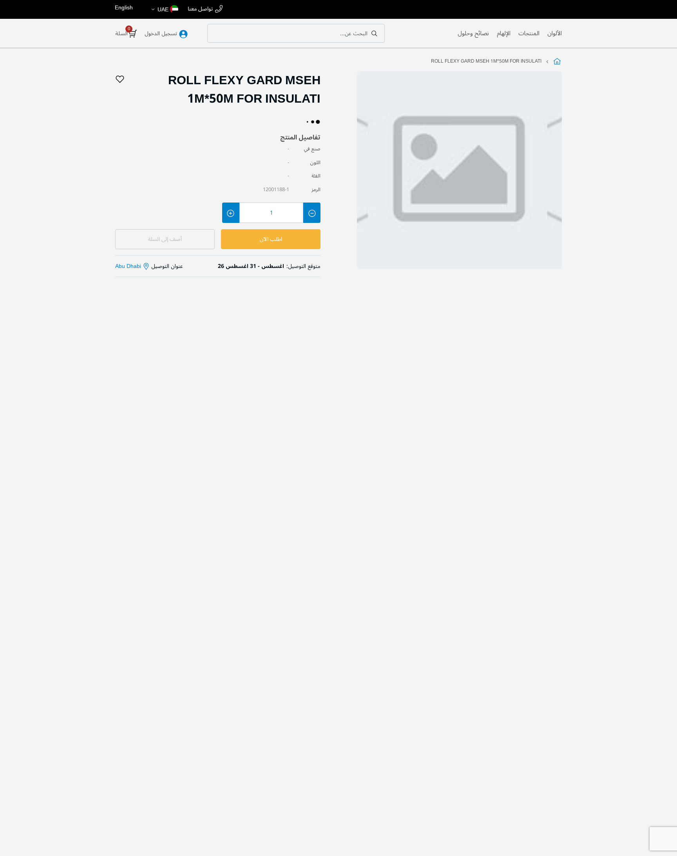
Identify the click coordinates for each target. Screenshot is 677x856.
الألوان (554, 33)
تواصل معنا (200, 9)
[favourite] (120, 79)
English (124, 7)
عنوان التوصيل (149, 266)
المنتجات (528, 33)
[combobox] (296, 33)
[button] (164, 9)
